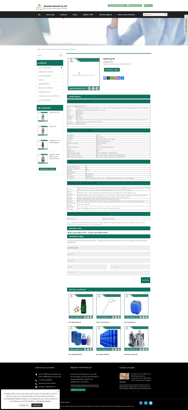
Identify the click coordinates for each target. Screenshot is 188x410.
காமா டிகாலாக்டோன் (130, 322)
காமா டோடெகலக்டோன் (130, 354)
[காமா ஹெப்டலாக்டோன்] (108, 338)
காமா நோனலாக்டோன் (74, 322)
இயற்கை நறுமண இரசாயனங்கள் (77, 232)
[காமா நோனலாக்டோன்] (81, 306)
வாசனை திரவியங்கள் (45, 76)
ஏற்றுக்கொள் (37, 405)
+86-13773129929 (51, 383)
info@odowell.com (135, 5)
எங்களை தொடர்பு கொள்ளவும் (126, 14)
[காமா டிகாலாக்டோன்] (136, 306)
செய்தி (75, 14)
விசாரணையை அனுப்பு (112, 69)
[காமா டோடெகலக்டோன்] (136, 338)
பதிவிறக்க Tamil (88, 14)
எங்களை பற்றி (50, 14)
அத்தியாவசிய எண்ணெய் (46, 72)
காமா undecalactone (103, 322)
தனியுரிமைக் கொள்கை (43, 401)
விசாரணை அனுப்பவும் (105, 14)
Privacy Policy (65, 402)
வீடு (39, 14)
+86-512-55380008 (46, 380)
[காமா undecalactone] (108, 306)
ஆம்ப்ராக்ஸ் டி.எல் (54, 112)
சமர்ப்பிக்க (145, 280)
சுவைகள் (41, 80)
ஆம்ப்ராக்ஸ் (53, 126)
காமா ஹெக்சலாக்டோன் (75, 354)
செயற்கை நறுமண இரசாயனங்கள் (68, 49)
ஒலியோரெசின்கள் (44, 84)
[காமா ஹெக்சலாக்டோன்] (81, 338)
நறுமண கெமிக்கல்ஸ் (54, 49)
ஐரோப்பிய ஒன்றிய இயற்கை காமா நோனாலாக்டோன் (55, 156)
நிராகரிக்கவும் (24, 405)
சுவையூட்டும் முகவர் (44, 92)
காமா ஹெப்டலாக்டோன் (102, 354)
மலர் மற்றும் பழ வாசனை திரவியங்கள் (49, 96)
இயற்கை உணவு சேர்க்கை (46, 88)
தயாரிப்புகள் (63, 14)
